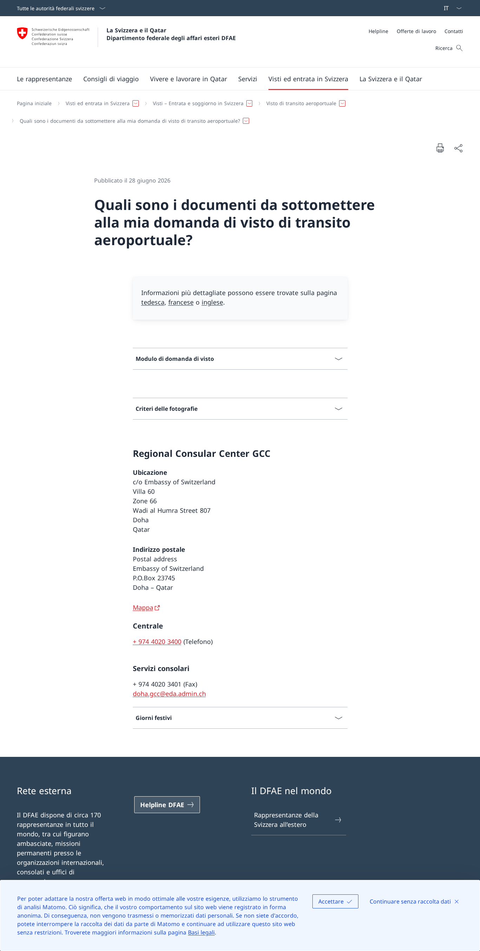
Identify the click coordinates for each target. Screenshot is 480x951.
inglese (212, 302)
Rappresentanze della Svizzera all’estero (286, 820)
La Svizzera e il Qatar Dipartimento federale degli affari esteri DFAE (171, 34)
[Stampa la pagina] (440, 147)
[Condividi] (458, 148)
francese (181, 302)
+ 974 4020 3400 (157, 641)
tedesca (152, 302)
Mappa (143, 607)
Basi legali (201, 932)
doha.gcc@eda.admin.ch (169, 693)
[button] (44, 79)
